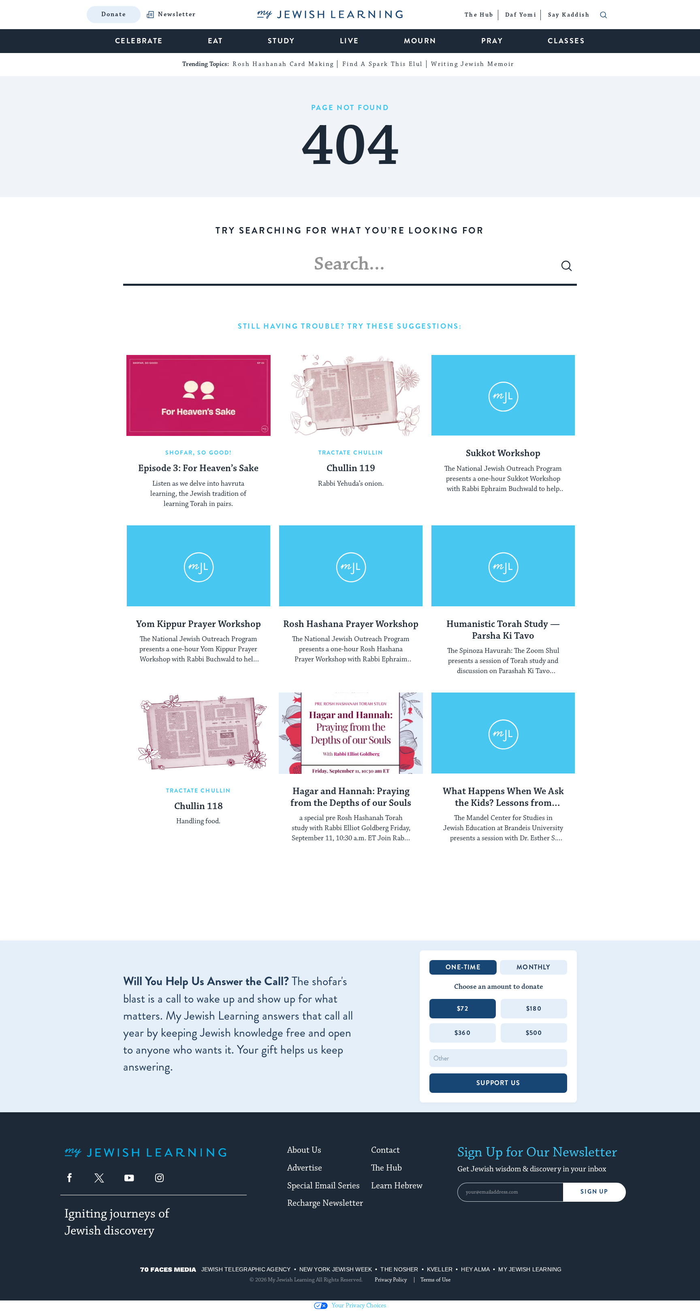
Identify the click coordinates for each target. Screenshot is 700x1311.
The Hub (386, 1168)
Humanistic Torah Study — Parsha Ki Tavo (503, 630)
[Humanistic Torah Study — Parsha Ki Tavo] (503, 565)
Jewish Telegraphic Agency (246, 1269)
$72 (462, 1008)
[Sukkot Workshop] (503, 395)
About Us (304, 1150)
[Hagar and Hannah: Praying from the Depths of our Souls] (351, 733)
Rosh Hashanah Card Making (283, 64)
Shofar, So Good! (198, 452)
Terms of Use (435, 1280)
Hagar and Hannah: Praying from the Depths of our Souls (350, 797)
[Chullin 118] (198, 733)
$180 (534, 1008)
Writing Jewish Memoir (472, 64)
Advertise (304, 1168)
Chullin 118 (198, 806)
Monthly (533, 967)
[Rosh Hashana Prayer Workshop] (351, 565)
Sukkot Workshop (503, 453)
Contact (385, 1150)
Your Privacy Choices (359, 1305)
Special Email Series (323, 1186)
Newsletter (177, 14)
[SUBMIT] (566, 269)
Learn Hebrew (397, 1186)
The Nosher (399, 1269)
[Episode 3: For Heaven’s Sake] (198, 395)
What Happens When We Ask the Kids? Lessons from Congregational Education (503, 798)
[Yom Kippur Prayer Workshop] (198, 565)
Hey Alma (475, 1269)
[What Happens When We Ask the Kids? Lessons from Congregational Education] (503, 733)
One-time (463, 967)
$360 (463, 1032)
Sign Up (594, 1192)
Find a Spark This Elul (382, 64)
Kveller (440, 1269)
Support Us (498, 1083)
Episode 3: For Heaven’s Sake (198, 468)
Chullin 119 (351, 468)
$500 (534, 1032)
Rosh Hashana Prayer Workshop (350, 624)
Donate (113, 14)
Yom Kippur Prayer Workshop (198, 624)
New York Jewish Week (335, 1269)
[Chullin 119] (351, 395)
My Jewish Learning (529, 1269)
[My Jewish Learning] (145, 1159)
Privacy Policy (391, 1280)
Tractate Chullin (351, 452)
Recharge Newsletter (325, 1203)
